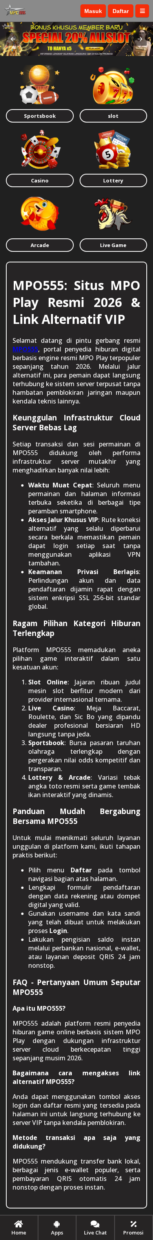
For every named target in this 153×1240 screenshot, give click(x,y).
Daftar (121, 11)
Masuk (93, 11)
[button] (13, 39)
